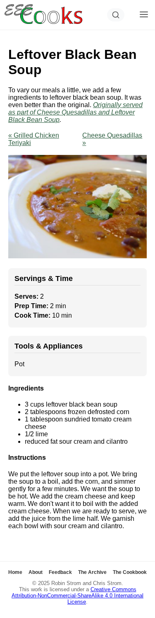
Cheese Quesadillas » (112, 139)
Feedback (60, 572)
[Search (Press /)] (116, 15)
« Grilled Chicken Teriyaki (33, 139)
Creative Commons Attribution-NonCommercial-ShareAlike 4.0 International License (77, 595)
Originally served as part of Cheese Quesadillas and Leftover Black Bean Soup (75, 112)
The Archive (92, 572)
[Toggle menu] (144, 15)
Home (15, 572)
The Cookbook (130, 572)
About (36, 572)
